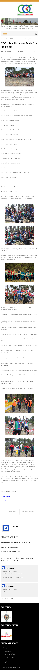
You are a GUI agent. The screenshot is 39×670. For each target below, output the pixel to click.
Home (2, 39)
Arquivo (6, 662)
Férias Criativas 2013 (28, 511)
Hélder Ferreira (5, 496)
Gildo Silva (4, 501)
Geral (7, 39)
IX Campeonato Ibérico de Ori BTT (12, 512)
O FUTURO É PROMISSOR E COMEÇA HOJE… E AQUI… (16, 543)
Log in (7, 648)
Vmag (18, 667)
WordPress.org (9, 657)
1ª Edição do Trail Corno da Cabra (10, 551)
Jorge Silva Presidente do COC (9, 547)
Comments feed (10, 654)
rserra (4, 51)
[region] (19, 21)
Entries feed (8, 651)
